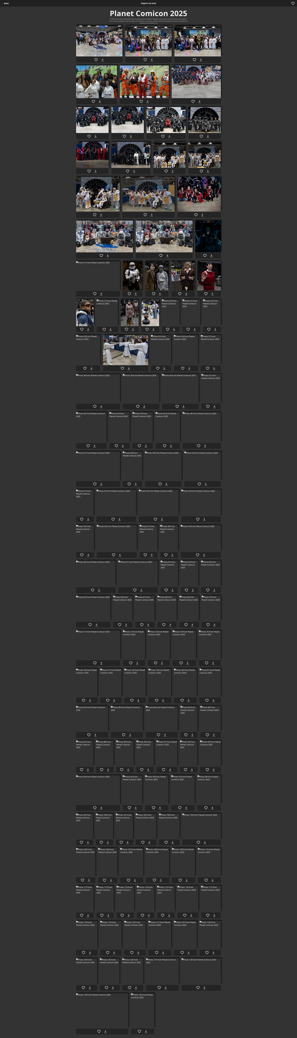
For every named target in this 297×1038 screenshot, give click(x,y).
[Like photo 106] (104, 880)
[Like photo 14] (201, 171)
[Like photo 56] (113, 555)
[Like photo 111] (81, 915)
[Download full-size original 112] (108, 915)
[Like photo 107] (128, 880)
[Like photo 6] (193, 101)
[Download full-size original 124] (90, 988)
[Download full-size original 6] (199, 101)
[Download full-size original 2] (152, 60)
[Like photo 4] (93, 101)
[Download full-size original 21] (101, 294)
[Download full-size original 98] (212, 808)
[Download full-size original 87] (88, 770)
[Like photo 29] (147, 329)
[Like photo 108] (154, 880)
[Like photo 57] (145, 555)
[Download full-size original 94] (101, 808)
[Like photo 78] (132, 700)
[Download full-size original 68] (170, 625)
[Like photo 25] (206, 294)
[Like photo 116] (184, 915)
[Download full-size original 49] (166, 484)
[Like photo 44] (139, 446)
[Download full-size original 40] (183, 406)
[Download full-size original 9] (169, 136)
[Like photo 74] (181, 663)
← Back (5, 3)
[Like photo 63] (186, 590)
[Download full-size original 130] (146, 1031)
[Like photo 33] (85, 368)
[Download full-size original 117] (214, 915)
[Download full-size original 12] (134, 171)
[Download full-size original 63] (193, 590)
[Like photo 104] (198, 842)
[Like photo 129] (99, 1031)
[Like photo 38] (95, 406)
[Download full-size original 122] (188, 952)
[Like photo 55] (82, 555)
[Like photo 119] (107, 952)
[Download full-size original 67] (148, 625)
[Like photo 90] (142, 770)
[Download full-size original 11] (95, 171)
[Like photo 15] (94, 215)
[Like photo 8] (124, 136)
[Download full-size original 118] (90, 952)
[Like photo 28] (126, 329)
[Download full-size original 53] (162, 519)
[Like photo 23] (153, 294)
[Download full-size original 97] (186, 808)
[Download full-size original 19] (167, 255)
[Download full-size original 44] (146, 446)
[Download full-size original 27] (110, 329)
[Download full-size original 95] (136, 808)
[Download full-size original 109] (186, 880)
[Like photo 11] (89, 171)
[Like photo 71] (95, 663)
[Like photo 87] (81, 770)
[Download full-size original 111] (88, 915)
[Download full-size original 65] (96, 625)
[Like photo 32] (209, 329)
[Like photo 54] (198, 519)
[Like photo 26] (82, 329)
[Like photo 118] (83, 952)
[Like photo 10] (201, 136)
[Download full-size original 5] (147, 101)
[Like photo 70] (208, 625)
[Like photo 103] (166, 842)
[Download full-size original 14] (208, 171)
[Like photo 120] (132, 952)
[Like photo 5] (141, 101)
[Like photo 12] (127, 171)
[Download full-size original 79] (163, 700)
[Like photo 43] (116, 446)
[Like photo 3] (194, 60)
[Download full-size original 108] (161, 880)
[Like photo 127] (159, 988)
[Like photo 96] (153, 808)
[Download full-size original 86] (214, 735)
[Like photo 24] (180, 294)
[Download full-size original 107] (135, 880)
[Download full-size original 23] (160, 294)
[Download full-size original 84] (165, 735)
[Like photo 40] (177, 406)
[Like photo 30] (167, 329)
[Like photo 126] (129, 988)
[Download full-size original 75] (213, 663)
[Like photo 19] (161, 255)
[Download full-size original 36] (189, 368)
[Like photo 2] (145, 60)
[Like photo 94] (95, 808)
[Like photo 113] (122, 915)
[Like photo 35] (158, 368)
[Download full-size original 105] (89, 880)
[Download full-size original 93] (213, 770)
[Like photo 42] (88, 446)
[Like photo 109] (180, 880)
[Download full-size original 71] (101, 663)
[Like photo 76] (83, 700)
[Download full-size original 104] (205, 842)
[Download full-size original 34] (129, 368)
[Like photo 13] (166, 171)
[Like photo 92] (185, 770)
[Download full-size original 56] (120, 555)
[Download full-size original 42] (94, 446)
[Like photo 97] (180, 808)
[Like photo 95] (129, 808)
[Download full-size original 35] (164, 368)
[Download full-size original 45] (171, 446)
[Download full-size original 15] (101, 215)
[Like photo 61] (135, 590)
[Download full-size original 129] (105, 1031)
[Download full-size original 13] (172, 171)
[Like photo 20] (205, 255)
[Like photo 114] (142, 915)
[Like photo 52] (113, 519)
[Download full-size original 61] (141, 590)
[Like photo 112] (102, 915)
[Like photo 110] (206, 880)
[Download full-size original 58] (172, 555)
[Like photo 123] (207, 952)
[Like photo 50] (199, 484)
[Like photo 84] (158, 735)
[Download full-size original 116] (191, 915)
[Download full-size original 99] (88, 842)
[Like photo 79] (156, 700)
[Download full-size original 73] (162, 663)
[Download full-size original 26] (88, 329)
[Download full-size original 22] (136, 294)
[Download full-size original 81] (213, 700)
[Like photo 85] (186, 735)
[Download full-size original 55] (88, 555)
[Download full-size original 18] (108, 255)
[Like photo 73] (155, 663)
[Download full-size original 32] (215, 329)
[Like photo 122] (182, 952)
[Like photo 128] (198, 988)
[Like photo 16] (145, 215)
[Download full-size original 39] (144, 406)
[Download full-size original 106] (111, 880)
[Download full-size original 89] (128, 770)
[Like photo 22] (129, 294)
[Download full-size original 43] (123, 446)
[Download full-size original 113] (128, 915)
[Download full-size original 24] (186, 294)
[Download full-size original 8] (131, 136)
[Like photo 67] (142, 625)
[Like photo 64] (208, 590)
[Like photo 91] (163, 770)
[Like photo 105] (82, 880)
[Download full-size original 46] (205, 446)
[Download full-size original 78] (138, 700)
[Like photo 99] (81, 842)
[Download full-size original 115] (169, 915)
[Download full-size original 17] (202, 215)
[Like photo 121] (156, 952)
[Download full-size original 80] (188, 700)
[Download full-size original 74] (187, 663)
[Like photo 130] (139, 1031)
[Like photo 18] (101, 255)
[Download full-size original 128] (204, 988)
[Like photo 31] (188, 329)
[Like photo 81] (207, 700)
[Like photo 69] (186, 625)
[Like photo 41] (208, 406)
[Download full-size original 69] (192, 625)
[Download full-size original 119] (114, 952)
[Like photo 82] (89, 735)
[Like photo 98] (206, 808)
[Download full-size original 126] (136, 988)
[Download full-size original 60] (99, 590)
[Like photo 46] (198, 446)
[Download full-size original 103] (172, 842)
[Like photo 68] (164, 625)
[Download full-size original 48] (136, 484)
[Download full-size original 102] (149, 842)
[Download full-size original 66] (126, 625)
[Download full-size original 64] (214, 590)
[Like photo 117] (208, 915)
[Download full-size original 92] (192, 770)
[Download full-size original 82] (95, 735)
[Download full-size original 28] (133, 329)
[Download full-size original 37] (214, 368)
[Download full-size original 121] (163, 952)
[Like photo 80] (182, 700)
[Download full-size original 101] (127, 842)
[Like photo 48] (129, 484)
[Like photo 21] (95, 294)
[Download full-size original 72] (137, 663)
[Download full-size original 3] (201, 60)
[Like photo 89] (121, 770)
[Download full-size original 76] (90, 700)
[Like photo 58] (166, 555)
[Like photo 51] (81, 519)
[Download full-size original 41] (214, 406)
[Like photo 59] (197, 555)
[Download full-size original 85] (192, 735)
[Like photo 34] (122, 368)
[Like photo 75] (206, 663)
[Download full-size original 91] (170, 770)
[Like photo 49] (160, 484)
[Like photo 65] (90, 625)
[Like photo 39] (138, 406)
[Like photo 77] (107, 700)
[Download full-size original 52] (119, 519)
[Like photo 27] (104, 329)
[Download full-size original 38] (101, 406)
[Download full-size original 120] (138, 952)
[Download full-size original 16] (152, 215)
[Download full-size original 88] (108, 770)
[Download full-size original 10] (208, 136)
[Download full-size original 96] (160, 808)
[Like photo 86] (207, 735)
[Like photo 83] (123, 735)
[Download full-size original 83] (130, 735)
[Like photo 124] (83, 988)
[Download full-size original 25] (212, 294)
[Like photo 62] (166, 590)
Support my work (148, 3)
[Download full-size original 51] (88, 519)
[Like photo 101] (121, 842)
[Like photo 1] (96, 60)
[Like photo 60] (92, 590)
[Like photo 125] (106, 988)
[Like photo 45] (164, 446)
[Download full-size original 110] (212, 880)
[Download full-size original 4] (100, 101)
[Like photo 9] (163, 136)
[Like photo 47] (95, 484)
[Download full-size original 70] (214, 625)
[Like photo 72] (131, 663)
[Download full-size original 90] (148, 770)
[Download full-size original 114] (149, 915)
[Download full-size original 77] (114, 700)
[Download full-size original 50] (206, 484)
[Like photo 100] (101, 842)
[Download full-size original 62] (172, 590)
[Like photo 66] (119, 625)
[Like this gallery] (293, 3)
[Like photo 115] (162, 915)
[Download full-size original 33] (91, 368)
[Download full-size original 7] (95, 136)
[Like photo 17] (196, 215)
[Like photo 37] (207, 368)
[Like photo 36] (183, 368)
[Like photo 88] (101, 770)
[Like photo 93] (207, 770)
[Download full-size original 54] (204, 519)
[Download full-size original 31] (194, 329)
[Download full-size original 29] (153, 329)
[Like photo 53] (155, 519)
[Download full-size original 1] (102, 60)
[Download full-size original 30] (174, 329)
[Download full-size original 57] (152, 555)
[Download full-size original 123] (213, 952)
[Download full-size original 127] (165, 988)
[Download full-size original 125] (113, 988)
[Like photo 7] (89, 136)
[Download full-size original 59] (204, 555)
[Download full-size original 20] (211, 255)
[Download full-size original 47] (101, 484)
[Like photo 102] (143, 842)
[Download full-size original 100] (108, 842)
